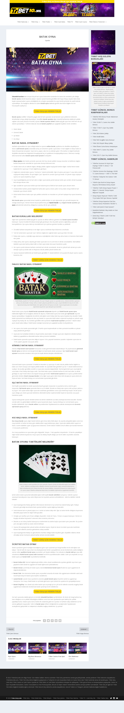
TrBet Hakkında (22, 22)
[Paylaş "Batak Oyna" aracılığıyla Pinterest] (52, 621)
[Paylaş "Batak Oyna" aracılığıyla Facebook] (44, 621)
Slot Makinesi (73, 656)
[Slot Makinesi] (78, 648)
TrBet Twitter (46, 22)
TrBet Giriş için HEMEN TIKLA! (47, 111)
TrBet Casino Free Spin (56, 656)
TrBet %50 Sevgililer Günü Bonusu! (103, 140)
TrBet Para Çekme (59, 698)
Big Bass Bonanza (34, 656)
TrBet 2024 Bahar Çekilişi (100, 133)
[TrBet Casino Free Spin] (57, 648)
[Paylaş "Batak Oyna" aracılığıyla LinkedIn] (56, 621)
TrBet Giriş (34, 22)
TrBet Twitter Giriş (102, 698)
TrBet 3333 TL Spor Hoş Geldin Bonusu (105, 155)
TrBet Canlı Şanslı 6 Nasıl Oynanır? (103, 207)
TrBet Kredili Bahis (98, 137)
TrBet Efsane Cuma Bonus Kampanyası (105, 146)
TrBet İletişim (47, 698)
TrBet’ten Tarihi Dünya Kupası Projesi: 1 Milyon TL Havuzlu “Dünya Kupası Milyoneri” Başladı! (105, 190)
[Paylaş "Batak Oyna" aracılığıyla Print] (60, 621)
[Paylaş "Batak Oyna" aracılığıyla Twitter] (48, 621)
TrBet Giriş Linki (16, 698)
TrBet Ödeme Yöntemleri (97, 22)
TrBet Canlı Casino (81, 22)
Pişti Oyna (12, 656)
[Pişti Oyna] (17, 648)
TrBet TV (70, 22)
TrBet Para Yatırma (72, 698)
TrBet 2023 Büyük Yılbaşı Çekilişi (103, 143)
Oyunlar (47, 40)
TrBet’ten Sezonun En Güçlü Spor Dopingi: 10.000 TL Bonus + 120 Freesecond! (103, 165)
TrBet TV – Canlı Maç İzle (87, 698)
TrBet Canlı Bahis (59, 22)
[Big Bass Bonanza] (37, 648)
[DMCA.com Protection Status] (98, 224)
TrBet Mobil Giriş (36, 698)
